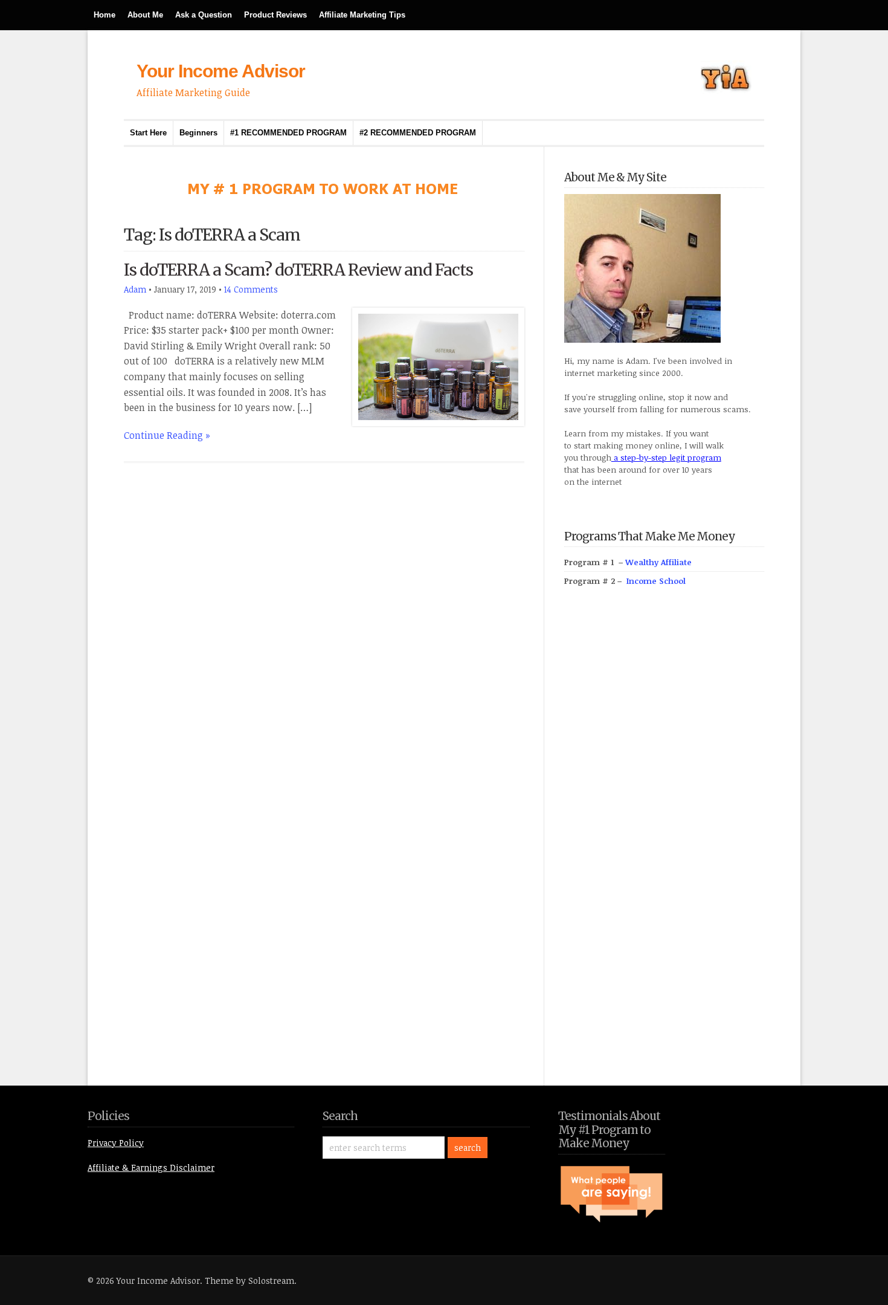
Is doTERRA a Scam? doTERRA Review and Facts (298, 270)
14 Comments (251, 289)
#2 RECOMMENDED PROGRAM (417, 132)
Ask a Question (203, 14)
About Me (145, 14)
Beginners (198, 132)
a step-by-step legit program (666, 457)
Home (104, 14)
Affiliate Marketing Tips (362, 14)
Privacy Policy (116, 1142)
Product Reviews (275, 14)
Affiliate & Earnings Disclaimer (151, 1167)
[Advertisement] (654, 850)
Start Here (148, 132)
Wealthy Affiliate (658, 562)
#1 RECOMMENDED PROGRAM (288, 132)
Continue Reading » (167, 435)
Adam (135, 289)
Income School (656, 580)
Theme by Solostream (249, 1280)
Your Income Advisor (221, 71)
